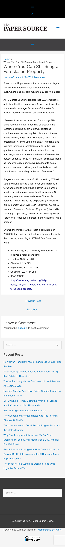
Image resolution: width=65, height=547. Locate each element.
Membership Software (50, 529)
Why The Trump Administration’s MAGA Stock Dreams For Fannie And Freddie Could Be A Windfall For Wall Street (31, 440)
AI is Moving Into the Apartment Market (24, 410)
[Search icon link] (32, 14)
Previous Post (33, 300)
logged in (22, 328)
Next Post (32, 309)
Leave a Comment (13, 77)
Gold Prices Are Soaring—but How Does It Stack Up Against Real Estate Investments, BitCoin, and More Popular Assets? (31, 454)
